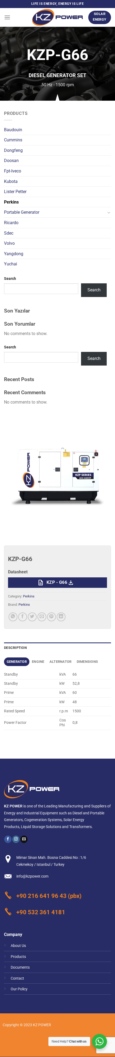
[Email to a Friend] (41, 616)
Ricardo (11, 222)
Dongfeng (13, 150)
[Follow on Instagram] (16, 839)
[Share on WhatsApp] (13, 616)
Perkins (11, 202)
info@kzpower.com (32, 876)
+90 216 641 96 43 (41, 895)
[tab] (16, 661)
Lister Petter (15, 191)
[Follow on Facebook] (7, 839)
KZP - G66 (55, 582)
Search (10, 278)
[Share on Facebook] (22, 616)
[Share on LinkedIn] (61, 616)
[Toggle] (109, 212)
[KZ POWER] (57, 17)
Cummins (13, 139)
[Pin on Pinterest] (51, 616)
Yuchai (10, 263)
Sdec (8, 233)
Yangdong (13, 253)
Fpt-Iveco (12, 171)
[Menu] (7, 17)
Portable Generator (21, 212)
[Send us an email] (24, 839)
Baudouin (13, 129)
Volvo (9, 243)
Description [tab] (15, 648)
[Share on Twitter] (32, 616)
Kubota (11, 181)
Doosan (11, 160)
